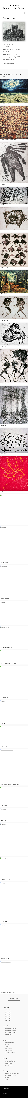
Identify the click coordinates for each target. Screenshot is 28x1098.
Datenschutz (6, 1093)
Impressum (6, 1088)
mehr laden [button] (14, 999)
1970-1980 (6, 63)
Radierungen (13, 63)
